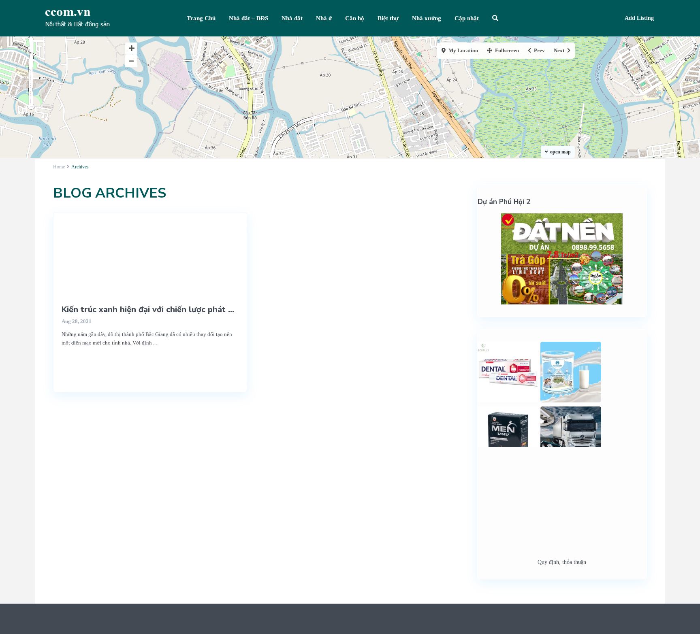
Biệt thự (388, 18)
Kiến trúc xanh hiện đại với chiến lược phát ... (148, 309)
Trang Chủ (201, 18)
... (155, 343)
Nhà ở (324, 18)
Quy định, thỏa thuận (562, 562)
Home (59, 167)
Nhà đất (292, 18)
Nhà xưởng (426, 18)
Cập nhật (467, 18)
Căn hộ (354, 18)
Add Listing (639, 18)
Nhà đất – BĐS (248, 18)
